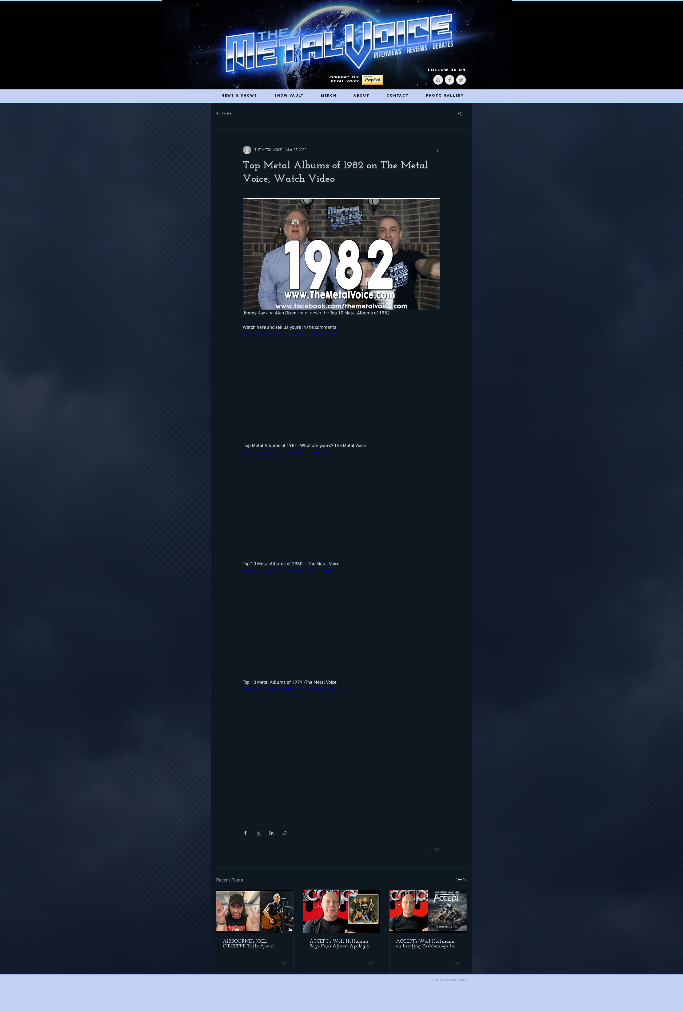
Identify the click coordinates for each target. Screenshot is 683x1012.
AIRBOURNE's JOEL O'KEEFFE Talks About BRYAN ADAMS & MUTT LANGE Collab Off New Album (252, 944)
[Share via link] (284, 833)
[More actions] (437, 150)
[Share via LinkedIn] (271, 833)
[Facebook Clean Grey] (449, 80)
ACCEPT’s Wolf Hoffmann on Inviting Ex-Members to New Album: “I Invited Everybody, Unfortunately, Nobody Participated (425, 944)
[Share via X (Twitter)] (258, 833)
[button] (460, 113)
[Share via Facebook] (245, 833)
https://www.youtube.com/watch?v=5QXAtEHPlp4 (289, 571)
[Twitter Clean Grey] (461, 80)
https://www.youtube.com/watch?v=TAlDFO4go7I (288, 452)
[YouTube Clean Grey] (438, 80)
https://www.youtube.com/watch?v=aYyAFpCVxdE (289, 689)
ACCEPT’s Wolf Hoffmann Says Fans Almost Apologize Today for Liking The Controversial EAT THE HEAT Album (340, 944)
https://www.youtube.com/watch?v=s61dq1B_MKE (290, 334)
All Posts (223, 113)
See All (461, 879)
